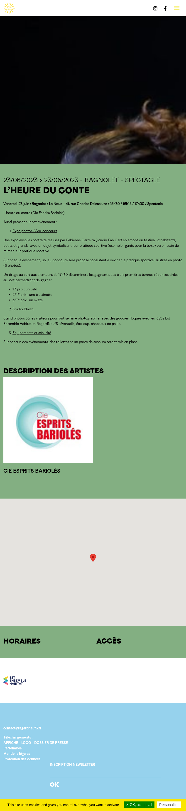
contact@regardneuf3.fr (22, 728)
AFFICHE (10, 743)
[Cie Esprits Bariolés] (48, 420)
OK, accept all (140, 805)
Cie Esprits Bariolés (31, 470)
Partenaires (12, 748)
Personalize (169, 805)
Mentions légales (16, 753)
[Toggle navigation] (176, 8)
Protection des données (21, 759)
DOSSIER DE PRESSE (51, 743)
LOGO (26, 743)
